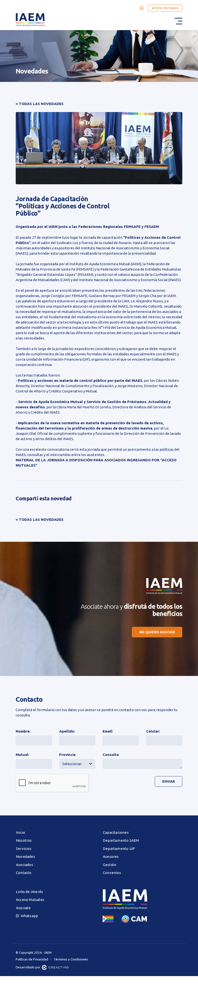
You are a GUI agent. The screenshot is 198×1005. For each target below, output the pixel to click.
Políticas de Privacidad (32, 959)
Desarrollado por (28, 967)
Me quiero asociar (157, 632)
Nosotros (24, 840)
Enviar (168, 781)
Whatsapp (28, 916)
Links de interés (29, 892)
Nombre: (23, 731)
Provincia (67, 754)
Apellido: (67, 731)
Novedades (25, 856)
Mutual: (22, 754)
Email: (108, 731)
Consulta (111, 754)
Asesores (111, 856)
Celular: (153, 731)
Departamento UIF (119, 848)
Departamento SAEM (121, 840)
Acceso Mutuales (165, 8)
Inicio (20, 832)
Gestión (109, 865)
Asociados (24, 865)
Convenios (112, 873)
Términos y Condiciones (71, 959)
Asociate (23, 908)
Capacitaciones (116, 832)
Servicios (23, 848)
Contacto (24, 873)
